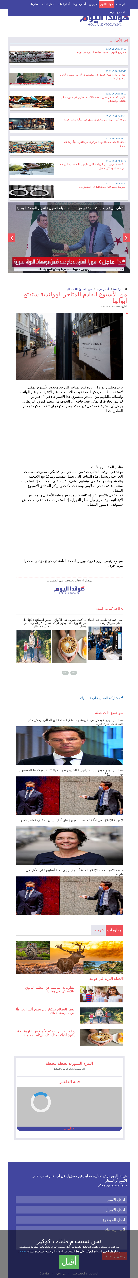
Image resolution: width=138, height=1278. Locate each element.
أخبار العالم (48, 4)
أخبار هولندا (102, 289)
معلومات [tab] (114, 930)
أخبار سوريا (79, 4)
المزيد (68, 1128)
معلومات (34, 4)
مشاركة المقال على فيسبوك (100, 698)
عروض (93, 4)
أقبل (69, 1261)
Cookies (22, 1251)
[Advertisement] (71, 436)
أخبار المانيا (64, 4)
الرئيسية (120, 4)
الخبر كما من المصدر (107, 608)
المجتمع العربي (117, 12)
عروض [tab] (98, 930)
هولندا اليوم (106, 4)
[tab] (69, 55)
